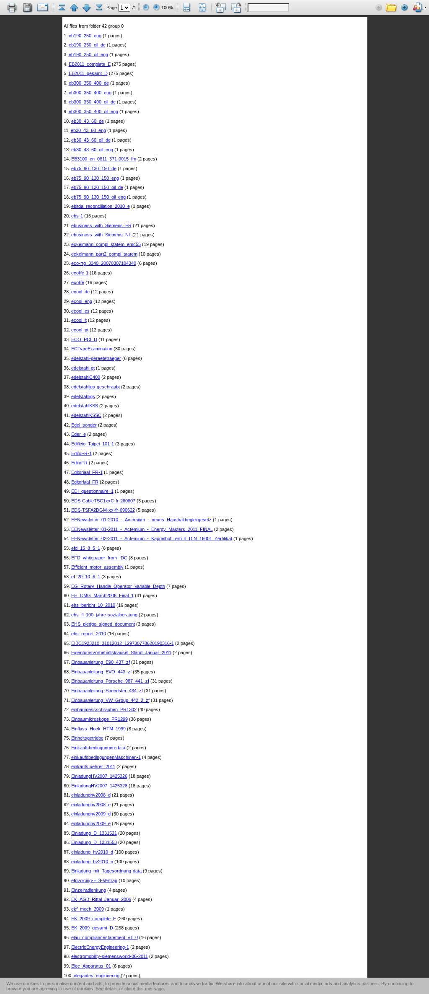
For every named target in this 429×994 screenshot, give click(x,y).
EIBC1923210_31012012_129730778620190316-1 (122, 643)
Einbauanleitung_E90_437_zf (100, 662)
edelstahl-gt (83, 367)
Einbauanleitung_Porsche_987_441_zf (110, 680)
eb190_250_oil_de (87, 44)
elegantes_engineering (96, 975)
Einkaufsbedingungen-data (98, 747)
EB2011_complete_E (90, 64)
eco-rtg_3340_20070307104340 (103, 263)
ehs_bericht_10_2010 (93, 605)
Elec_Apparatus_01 (91, 965)
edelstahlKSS (84, 405)
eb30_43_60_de (87, 121)
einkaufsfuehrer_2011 (93, 766)
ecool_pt (79, 329)
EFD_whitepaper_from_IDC (99, 557)
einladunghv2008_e (91, 804)
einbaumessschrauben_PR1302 (104, 709)
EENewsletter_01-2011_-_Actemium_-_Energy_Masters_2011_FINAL (142, 529)
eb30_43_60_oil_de (91, 139)
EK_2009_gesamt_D (92, 927)
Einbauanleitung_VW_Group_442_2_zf (110, 700)
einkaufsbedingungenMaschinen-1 (106, 757)
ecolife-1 (79, 272)
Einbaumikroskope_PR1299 (99, 719)
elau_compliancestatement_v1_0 (104, 937)
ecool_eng (81, 301)
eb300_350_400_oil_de (92, 101)
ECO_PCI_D (84, 339)
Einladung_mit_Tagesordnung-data (106, 870)
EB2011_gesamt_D (88, 73)
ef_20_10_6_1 (85, 576)
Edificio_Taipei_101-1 (92, 443)
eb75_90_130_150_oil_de (97, 187)
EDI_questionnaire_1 (92, 491)
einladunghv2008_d (91, 794)
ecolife (77, 282)
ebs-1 (77, 215)
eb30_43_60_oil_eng (92, 149)
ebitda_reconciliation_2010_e (100, 206)
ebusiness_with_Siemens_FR (101, 225)
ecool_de (80, 291)
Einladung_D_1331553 (94, 842)
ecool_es (80, 310)
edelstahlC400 (85, 377)
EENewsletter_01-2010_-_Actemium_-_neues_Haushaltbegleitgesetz (141, 519)
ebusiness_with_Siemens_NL (101, 234)
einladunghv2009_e (91, 823)
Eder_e (78, 434)
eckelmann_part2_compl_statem (104, 253)
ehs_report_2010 (88, 633)
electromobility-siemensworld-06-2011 (109, 956)
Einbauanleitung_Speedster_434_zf (107, 690)
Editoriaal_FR (84, 481)
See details (107, 988)
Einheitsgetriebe (87, 737)
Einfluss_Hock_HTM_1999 (98, 728)
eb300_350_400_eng (90, 92)
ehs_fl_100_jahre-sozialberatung (104, 614)
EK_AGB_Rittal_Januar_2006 (101, 899)
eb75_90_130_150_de (93, 168)
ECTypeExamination (91, 348)
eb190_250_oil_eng (88, 54)
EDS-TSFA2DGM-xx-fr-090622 (103, 510)
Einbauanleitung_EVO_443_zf (101, 671)
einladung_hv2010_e (92, 861)
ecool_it (79, 320)
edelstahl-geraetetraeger (96, 358)
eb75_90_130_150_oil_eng (98, 196)
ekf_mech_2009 (87, 908)
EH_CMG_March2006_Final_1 (102, 595)
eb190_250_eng (85, 35)
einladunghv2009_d (91, 813)
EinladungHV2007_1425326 (99, 776)
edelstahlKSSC (86, 415)
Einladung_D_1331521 (94, 833)
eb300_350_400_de (89, 82)
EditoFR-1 (81, 453)
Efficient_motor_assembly (97, 566)
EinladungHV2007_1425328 (99, 785)
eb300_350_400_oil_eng (93, 111)
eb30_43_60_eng (88, 130)
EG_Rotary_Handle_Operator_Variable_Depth (118, 586)
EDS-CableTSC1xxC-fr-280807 (103, 500)
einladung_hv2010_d (92, 851)
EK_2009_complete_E (93, 918)
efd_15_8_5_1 (85, 548)
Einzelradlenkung (88, 890)
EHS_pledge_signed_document (103, 623)
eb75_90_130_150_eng (95, 178)
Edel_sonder (84, 424)
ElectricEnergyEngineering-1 (100, 947)
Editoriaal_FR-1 (87, 472)
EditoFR (79, 462)
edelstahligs (83, 396)
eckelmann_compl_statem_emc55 (106, 244)
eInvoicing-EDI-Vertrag (94, 880)
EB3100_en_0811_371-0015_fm (103, 158)
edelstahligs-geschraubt (95, 386)
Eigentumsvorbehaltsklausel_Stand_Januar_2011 (121, 652)
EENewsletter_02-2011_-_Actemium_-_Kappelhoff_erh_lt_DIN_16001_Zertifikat (151, 538)
